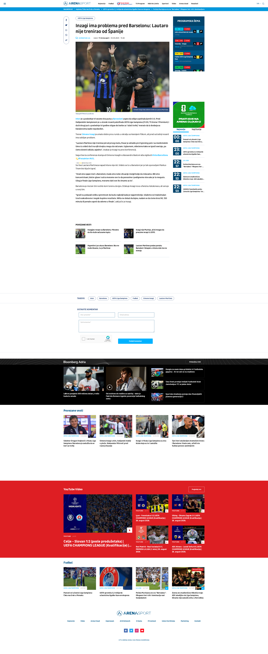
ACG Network (125, 621)
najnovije (71, 621)
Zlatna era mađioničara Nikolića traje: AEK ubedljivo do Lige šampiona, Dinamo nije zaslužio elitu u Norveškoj (193, 178)
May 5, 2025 (88, 163)
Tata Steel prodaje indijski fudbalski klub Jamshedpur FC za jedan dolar (183, 383)
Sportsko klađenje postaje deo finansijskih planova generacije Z (184, 395)
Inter (78, 119)
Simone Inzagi (88, 134)
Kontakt (198, 621)
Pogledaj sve (195, 362)
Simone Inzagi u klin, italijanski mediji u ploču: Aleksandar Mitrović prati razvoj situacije (115, 443)
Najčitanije (196, 129)
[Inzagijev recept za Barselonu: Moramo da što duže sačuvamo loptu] (80, 233)
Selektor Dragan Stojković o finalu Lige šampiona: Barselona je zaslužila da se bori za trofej (80, 443)
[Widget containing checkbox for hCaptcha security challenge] (96, 339)
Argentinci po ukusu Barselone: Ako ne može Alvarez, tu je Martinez (103, 246)
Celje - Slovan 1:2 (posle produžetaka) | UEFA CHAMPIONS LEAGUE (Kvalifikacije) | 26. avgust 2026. (96, 543)
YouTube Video (73, 489)
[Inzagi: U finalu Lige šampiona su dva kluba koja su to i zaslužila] (152, 426)
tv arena (124, 640)
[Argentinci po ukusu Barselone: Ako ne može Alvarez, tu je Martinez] (80, 249)
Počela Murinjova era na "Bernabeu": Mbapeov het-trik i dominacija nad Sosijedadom (171, 9)
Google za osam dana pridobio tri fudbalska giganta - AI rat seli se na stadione (184, 370)
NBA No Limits (153, 4)
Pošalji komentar (135, 341)
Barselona (103, 298)
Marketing (185, 621)
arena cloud (95, 621)
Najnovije (101, 4)
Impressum (110, 621)
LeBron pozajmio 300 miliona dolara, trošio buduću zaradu (81, 395)
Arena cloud (183, 4)
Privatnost (152, 621)
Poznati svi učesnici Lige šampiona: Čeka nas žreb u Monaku (192, 140)
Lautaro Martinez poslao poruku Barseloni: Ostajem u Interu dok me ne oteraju (151, 248)
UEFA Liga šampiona (85, 18)
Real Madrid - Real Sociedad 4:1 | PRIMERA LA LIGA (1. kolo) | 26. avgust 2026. (151, 549)
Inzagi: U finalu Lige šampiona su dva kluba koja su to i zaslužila (151, 442)
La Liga (186, 160)
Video (174, 4)
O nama (139, 621)
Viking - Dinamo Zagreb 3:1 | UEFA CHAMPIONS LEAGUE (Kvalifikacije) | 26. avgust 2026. (187, 518)
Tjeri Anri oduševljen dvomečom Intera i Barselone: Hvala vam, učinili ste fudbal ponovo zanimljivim (188, 443)
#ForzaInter (83, 158)
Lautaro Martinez (165, 298)
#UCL (91, 158)
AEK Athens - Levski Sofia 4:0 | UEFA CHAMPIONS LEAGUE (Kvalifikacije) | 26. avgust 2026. (187, 549)
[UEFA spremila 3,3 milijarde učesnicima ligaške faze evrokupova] (116, 578)
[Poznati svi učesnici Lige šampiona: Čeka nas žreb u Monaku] (80, 578)
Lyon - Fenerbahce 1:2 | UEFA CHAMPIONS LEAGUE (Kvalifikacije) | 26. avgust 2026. (151, 518)
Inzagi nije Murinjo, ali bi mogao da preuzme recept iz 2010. (150, 231)
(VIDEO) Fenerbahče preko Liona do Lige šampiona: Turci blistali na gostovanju (193, 190)
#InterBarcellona (160, 155)
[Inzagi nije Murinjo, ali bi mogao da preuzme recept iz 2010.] (129, 233)
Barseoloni (118, 119)
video (83, 621)
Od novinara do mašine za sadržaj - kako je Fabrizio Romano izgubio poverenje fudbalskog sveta (125, 396)
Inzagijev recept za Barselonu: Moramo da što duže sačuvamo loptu (103, 231)
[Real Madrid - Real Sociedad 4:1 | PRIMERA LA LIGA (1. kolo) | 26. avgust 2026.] (152, 535)
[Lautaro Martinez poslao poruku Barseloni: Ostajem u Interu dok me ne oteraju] (129, 249)
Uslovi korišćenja (168, 621)
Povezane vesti (83, 225)
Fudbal (111, 4)
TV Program (140, 4)
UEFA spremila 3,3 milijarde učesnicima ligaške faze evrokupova (113, 9)
